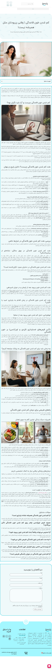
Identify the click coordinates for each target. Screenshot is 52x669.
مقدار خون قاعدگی (42, 493)
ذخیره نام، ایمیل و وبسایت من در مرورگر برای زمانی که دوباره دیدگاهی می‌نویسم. (27, 606)
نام (41, 572)
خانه (41, 32)
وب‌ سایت (40, 583)
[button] (33, 9)
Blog (38, 32)
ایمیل (40, 577)
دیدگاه (40, 588)
